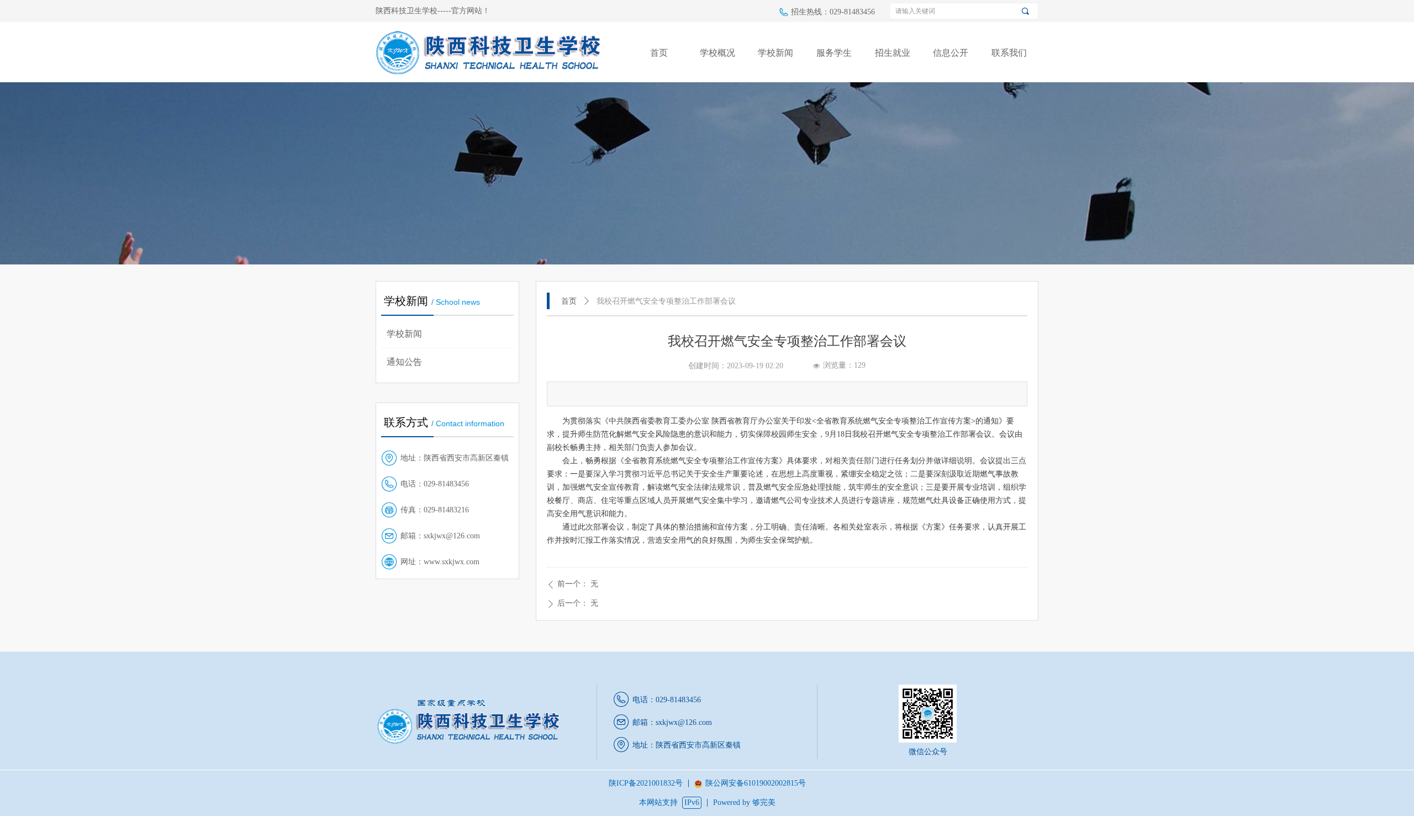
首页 (569, 301)
